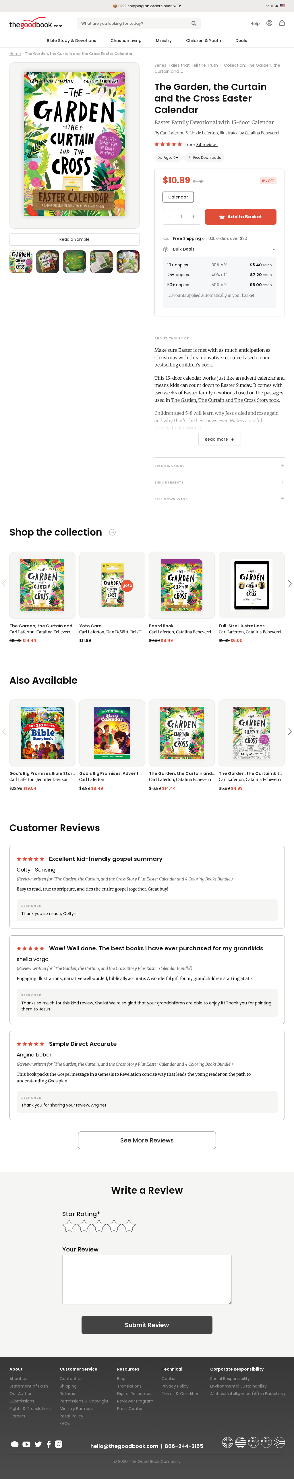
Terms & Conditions (182, 1393)
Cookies (169, 1378)
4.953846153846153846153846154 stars (168, 144)
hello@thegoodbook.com (124, 1446)
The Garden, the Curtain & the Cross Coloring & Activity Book (252, 773)
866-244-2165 (184, 1446)
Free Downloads (207, 157)
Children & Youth (203, 40)
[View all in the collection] (112, 533)
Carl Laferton (172, 132)
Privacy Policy (175, 1386)
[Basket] (282, 24)
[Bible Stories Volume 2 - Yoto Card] (112, 585)
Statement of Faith (28, 1386)
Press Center (130, 1408)
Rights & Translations (30, 1408)
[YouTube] (26, 1443)
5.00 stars (31, 859)
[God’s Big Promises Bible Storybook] (42, 732)
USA (275, 6)
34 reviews (207, 145)
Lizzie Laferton (203, 132)
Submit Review (147, 1325)
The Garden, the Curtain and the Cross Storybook (42, 626)
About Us (18, 1378)
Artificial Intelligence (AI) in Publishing (247, 1393)
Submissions (21, 1401)
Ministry (164, 40)
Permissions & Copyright (84, 1401)
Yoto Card (90, 626)
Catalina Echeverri (262, 132)
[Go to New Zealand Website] (267, 1440)
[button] (4, 597)
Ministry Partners (76, 1408)
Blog (121, 1378)
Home (15, 53)
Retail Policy (71, 1416)
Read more (216, 439)
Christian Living (126, 40)
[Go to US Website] (241, 1440)
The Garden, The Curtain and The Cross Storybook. (225, 400)
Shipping (68, 1386)
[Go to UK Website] (228, 1440)
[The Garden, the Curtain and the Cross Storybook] (42, 585)
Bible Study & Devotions (71, 40)
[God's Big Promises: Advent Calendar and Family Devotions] (112, 732)
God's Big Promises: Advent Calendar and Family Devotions (112, 773)
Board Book (161, 626)
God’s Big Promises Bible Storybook (42, 773)
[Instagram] (58, 1443)
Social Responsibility (230, 1378)
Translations (129, 1386)
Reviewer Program (135, 1401)
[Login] (269, 23)
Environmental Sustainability (238, 1386)
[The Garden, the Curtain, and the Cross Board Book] (182, 585)
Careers (17, 1416)
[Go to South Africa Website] (279, 1440)
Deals (241, 40)
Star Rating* (81, 1214)
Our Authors (21, 1393)
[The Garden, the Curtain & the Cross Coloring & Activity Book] (252, 732)
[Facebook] (48, 1443)
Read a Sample (74, 239)
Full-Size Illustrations (242, 626)
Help (255, 23)
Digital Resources (134, 1393)
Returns (67, 1393)
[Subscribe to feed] (14, 1443)
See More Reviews (147, 1140)
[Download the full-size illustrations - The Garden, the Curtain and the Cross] (252, 585)
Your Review (80, 1249)
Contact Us (71, 1378)
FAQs (65, 1423)
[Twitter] (37, 1443)
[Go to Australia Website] (254, 1440)
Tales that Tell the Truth (193, 65)
